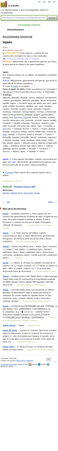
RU (39, 2)
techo (20, 193)
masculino (9, 172)
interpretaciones (15, 29)
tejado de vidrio (10, 330)
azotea (37, 193)
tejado (5, 214)
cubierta (13, 193)
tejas (5, 134)
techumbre (28, 193)
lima (16, 117)
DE (49, 2)
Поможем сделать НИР (24, 187)
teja (4, 129)
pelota (15, 86)
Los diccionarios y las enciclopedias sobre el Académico (24, 11)
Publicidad (29, 360)
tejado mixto (8, 347)
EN (44, 2)
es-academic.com (10, 4)
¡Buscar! (52, 18)
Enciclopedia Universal (29, 25)
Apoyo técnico (21, 360)
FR (54, 2)
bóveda (6, 193)
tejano (50, 202)
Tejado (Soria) (9, 325)
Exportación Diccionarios (9, 364)
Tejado (6, 246)
